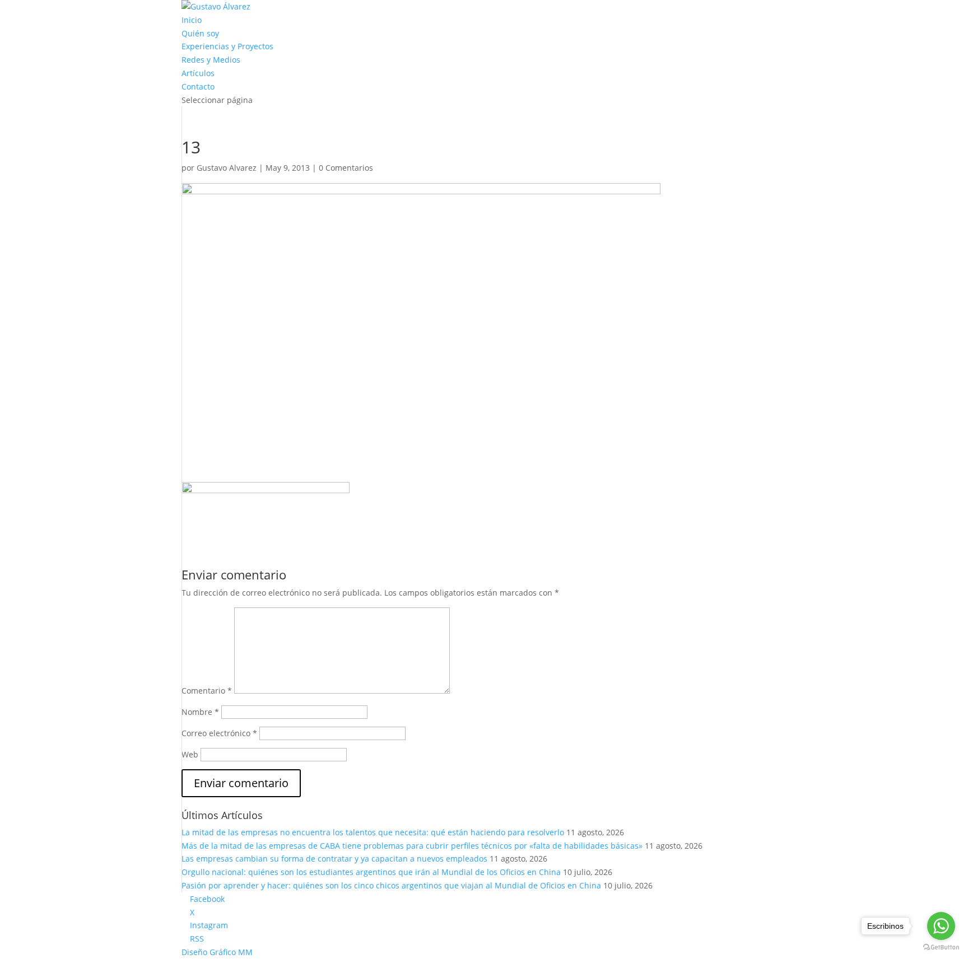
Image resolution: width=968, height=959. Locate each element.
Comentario (207, 690)
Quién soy (200, 33)
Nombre (200, 712)
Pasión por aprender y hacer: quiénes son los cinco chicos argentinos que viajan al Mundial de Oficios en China (391, 885)
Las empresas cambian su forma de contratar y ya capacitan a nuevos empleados (334, 858)
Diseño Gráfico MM (217, 952)
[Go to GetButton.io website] (941, 947)
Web (190, 754)
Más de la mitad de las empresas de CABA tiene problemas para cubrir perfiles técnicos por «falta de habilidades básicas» (412, 845)
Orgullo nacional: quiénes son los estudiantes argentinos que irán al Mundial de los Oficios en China (371, 872)
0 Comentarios (346, 167)
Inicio (192, 20)
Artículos (198, 73)
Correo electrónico (219, 733)
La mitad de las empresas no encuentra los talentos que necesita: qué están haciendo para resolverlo (373, 832)
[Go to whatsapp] (941, 926)
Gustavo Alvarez (227, 167)
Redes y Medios (211, 59)
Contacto (198, 86)
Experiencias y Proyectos (227, 46)
